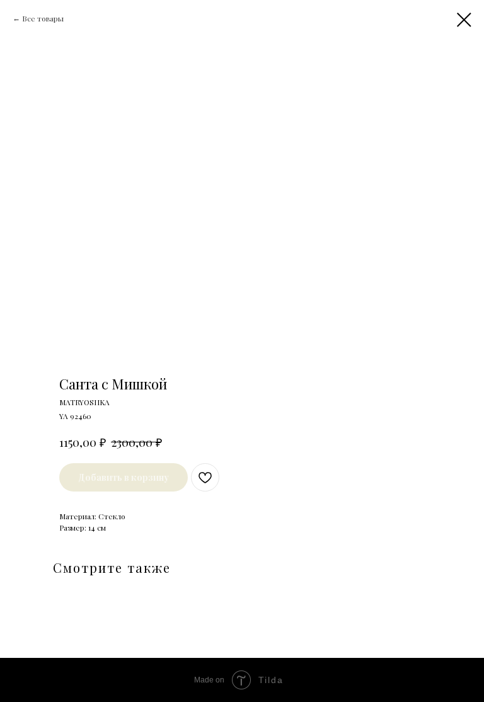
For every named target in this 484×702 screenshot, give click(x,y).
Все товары (43, 18)
